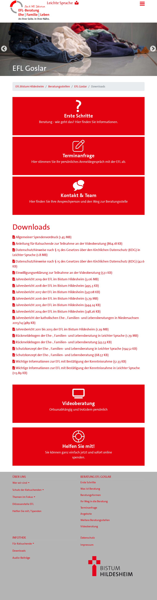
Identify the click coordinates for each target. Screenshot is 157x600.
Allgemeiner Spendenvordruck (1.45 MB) (43, 237)
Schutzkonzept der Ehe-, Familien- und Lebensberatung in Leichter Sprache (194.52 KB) (76, 348)
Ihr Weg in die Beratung (94, 501)
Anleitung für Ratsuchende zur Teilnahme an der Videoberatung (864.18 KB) (68, 243)
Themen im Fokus (22, 497)
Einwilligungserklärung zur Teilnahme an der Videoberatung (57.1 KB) (63, 273)
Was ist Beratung (90, 488)
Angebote (86, 513)
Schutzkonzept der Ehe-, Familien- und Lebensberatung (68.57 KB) (62, 355)
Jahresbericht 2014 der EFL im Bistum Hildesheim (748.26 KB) (58, 311)
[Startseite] (36, 10)
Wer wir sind (19, 482)
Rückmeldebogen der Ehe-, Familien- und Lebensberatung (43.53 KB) (63, 342)
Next (153, 49)
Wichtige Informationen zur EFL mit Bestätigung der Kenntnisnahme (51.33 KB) (70, 361)
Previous (4, 49)
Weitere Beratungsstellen (95, 520)
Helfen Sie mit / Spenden (26, 511)
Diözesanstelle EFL (23, 504)
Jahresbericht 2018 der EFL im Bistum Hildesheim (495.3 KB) (57, 286)
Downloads (19, 550)
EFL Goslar (29, 68)
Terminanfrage (88, 507)
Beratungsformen (90, 495)
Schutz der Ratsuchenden (27, 490)
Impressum (86, 544)
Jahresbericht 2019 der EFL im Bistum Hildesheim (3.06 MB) (57, 279)
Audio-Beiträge (21, 557)
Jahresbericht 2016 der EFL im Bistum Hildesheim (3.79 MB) (56, 298)
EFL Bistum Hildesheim (30, 86)
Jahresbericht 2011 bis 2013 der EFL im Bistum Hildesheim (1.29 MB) (62, 329)
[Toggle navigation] (142, 3)
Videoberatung (89, 526)
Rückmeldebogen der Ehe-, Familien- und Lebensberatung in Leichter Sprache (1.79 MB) (76, 335)
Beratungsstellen (59, 86)
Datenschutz (87, 537)
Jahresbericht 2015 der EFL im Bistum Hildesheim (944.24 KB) (58, 305)
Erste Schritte (88, 482)
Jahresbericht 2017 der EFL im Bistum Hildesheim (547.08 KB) (57, 292)
